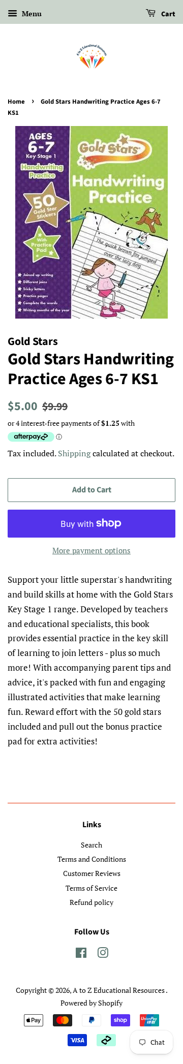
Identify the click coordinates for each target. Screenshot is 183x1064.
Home (16, 101)
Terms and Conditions (91, 859)
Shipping (74, 453)
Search (91, 845)
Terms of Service (91, 888)
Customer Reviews (91, 873)
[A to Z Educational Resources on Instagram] (102, 954)
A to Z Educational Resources (119, 990)
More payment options (91, 550)
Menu (31, 13)
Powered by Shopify (91, 1003)
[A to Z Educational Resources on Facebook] (81, 954)
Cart (167, 14)
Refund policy (91, 902)
